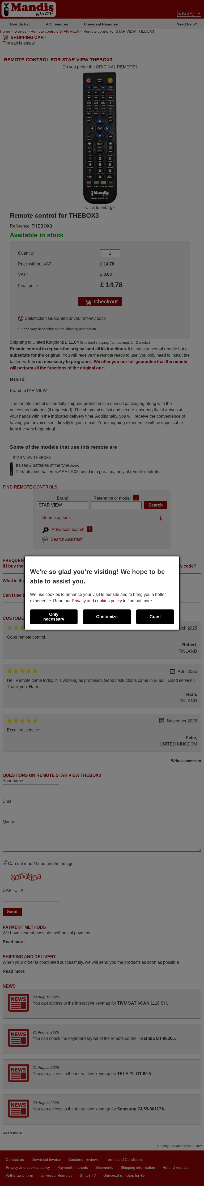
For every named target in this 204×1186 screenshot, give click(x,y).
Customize (107, 616)
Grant (155, 616)
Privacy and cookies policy (97, 601)
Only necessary (53, 616)
